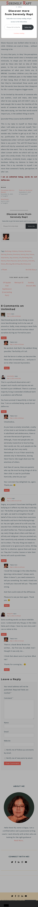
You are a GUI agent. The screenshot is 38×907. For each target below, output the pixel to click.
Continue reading (19, 33)
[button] (6, 905)
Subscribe (28, 27)
